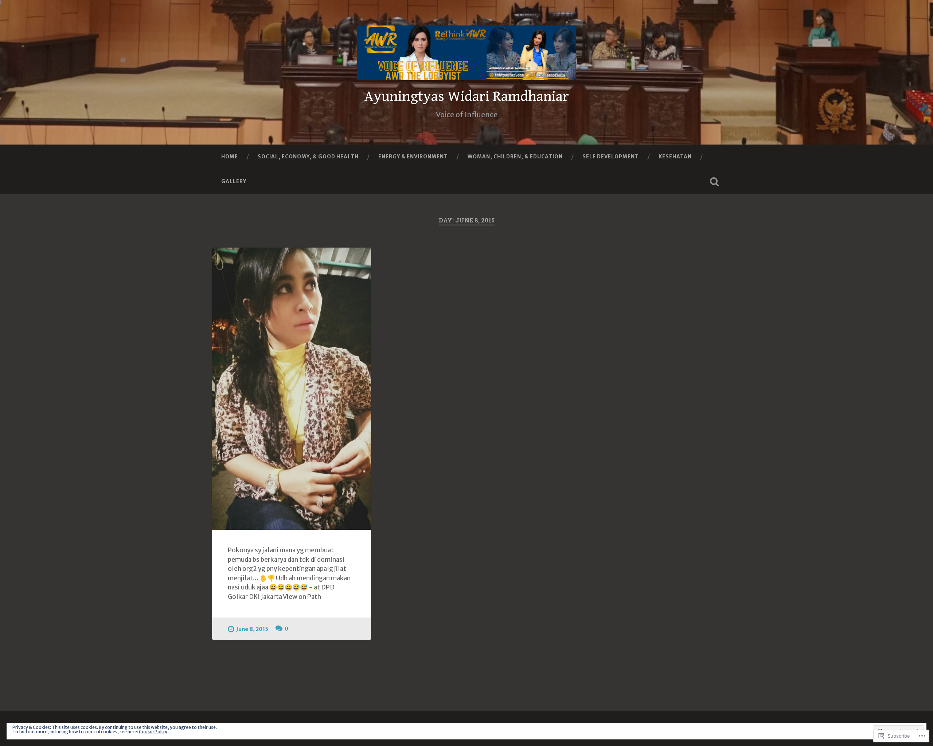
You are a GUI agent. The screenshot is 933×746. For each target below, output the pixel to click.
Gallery (233, 181)
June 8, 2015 (252, 629)
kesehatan (675, 156)
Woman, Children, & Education (515, 156)
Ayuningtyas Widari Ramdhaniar (466, 96)
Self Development (610, 156)
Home (229, 156)
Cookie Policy (153, 731)
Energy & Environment (413, 156)
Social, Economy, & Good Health (308, 156)
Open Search (714, 181)
